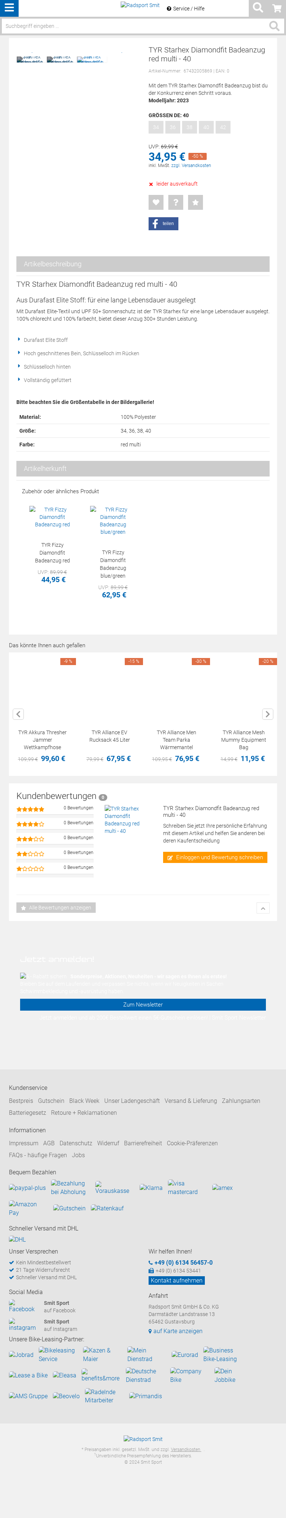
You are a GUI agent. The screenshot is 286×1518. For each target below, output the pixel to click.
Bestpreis (21, 1100)
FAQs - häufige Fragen (38, 1155)
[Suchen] (274, 26)
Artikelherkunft (45, 468)
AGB (49, 1143)
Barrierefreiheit (143, 1143)
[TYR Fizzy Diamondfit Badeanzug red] (52, 517)
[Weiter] (267, 714)
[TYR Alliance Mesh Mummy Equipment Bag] (243, 686)
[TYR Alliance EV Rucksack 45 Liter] (109, 686)
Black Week (84, 1100)
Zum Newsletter (143, 1004)
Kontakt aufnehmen (177, 1280)
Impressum (23, 1143)
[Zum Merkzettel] (156, 202)
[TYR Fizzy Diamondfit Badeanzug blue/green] (113, 521)
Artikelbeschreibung (53, 264)
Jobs (78, 1155)
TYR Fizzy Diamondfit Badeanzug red (52, 553)
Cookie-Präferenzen (192, 1143)
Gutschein (51, 1100)
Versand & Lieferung (191, 1100)
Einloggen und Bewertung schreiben (219, 857)
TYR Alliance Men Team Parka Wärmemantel (176, 739)
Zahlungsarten (241, 1100)
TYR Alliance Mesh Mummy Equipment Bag (243, 739)
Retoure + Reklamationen (84, 1112)
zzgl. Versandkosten (191, 165)
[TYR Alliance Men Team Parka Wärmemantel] (176, 686)
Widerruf (108, 1143)
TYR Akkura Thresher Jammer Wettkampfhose (42, 739)
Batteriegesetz (27, 1112)
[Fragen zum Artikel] (175, 202)
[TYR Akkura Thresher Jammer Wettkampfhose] (42, 686)
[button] (163, 223)
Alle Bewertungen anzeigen (59, 908)
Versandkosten (186, 1449)
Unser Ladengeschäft (132, 1100)
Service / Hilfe (188, 9)
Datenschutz (76, 1143)
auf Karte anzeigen (178, 1331)
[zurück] (18, 714)
